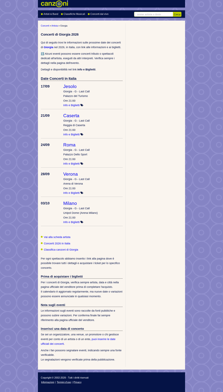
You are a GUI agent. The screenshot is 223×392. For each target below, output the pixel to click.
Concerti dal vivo (99, 14)
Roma (69, 144)
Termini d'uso (64, 382)
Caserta (71, 115)
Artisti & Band (51, 14)
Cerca (177, 14)
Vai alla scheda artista (57, 237)
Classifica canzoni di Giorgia (61, 249)
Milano (70, 203)
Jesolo (70, 86)
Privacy (77, 382)
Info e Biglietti (71, 105)
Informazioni (47, 382)
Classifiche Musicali (74, 14)
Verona (70, 174)
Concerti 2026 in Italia (57, 243)
